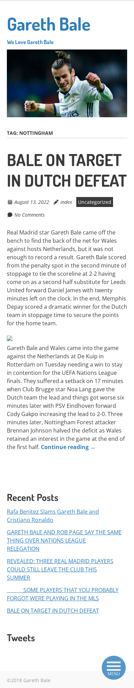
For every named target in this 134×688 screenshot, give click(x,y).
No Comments (29, 214)
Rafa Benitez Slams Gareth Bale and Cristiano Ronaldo (53, 516)
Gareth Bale (48, 28)
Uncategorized (94, 202)
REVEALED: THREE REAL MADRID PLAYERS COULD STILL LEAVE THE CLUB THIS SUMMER (60, 569)
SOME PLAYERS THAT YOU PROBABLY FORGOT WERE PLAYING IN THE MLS (63, 594)
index (66, 202)
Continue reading (68, 447)
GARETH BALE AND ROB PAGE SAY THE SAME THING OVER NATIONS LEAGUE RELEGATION (64, 540)
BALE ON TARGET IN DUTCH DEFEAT (67, 169)
